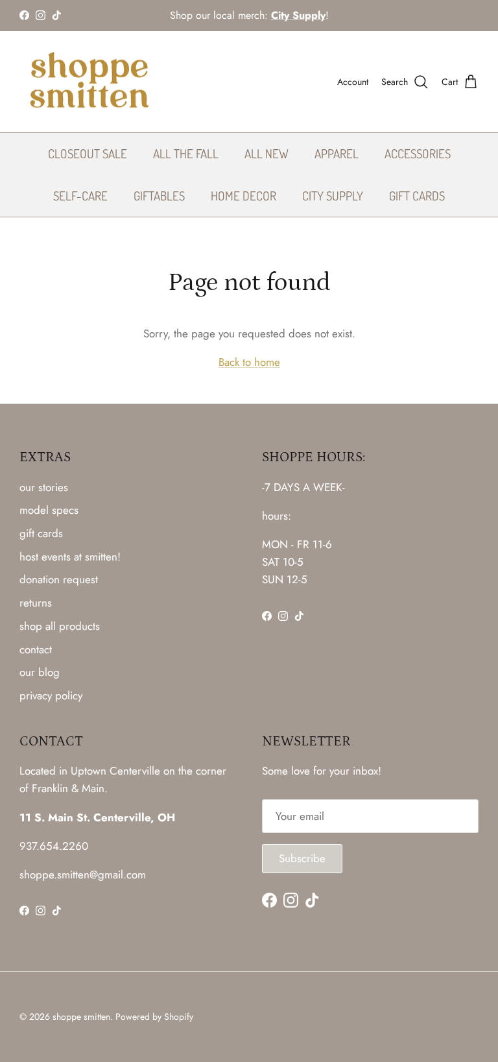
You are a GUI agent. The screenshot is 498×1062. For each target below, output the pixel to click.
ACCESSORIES (418, 153)
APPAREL (336, 153)
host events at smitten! (70, 556)
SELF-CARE (80, 195)
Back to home (249, 362)
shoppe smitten (81, 1016)
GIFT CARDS (417, 195)
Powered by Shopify (154, 1016)
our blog (39, 672)
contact (35, 649)
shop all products (59, 626)
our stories (43, 487)
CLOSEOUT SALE (87, 153)
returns (35, 602)
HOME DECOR (243, 195)
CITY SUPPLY (332, 195)
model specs (48, 510)
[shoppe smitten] (89, 82)
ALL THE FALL (186, 153)
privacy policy (50, 695)
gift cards (41, 533)
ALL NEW (266, 153)
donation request (58, 579)
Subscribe (302, 858)
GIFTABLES (159, 195)
